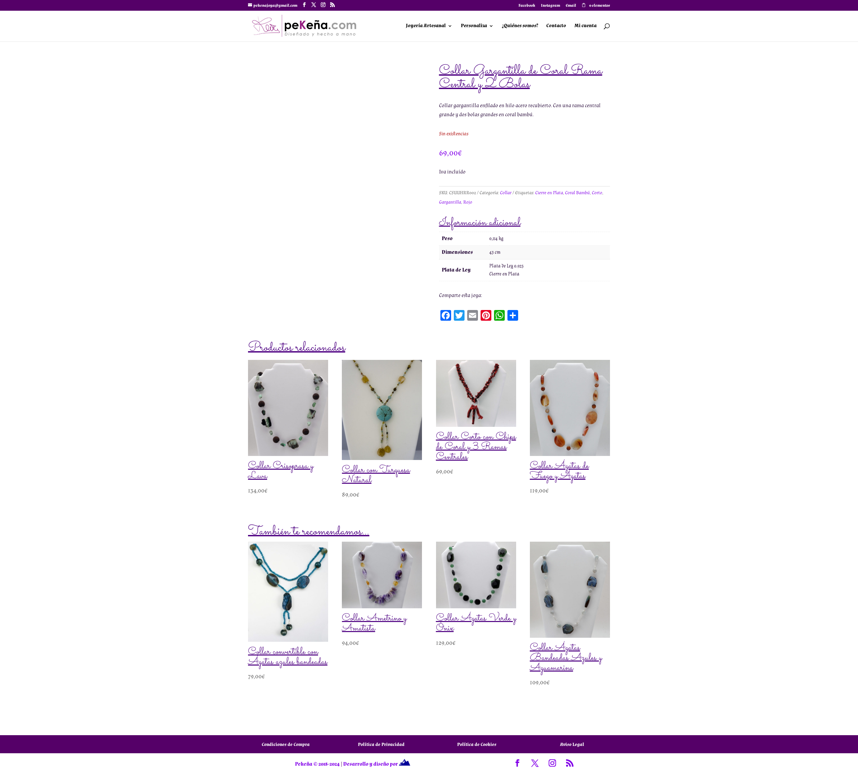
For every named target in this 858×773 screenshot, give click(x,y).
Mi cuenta (585, 26)
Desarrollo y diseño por (371, 764)
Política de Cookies (476, 745)
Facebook (526, 6)
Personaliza (474, 26)
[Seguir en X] (535, 763)
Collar (505, 193)
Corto (597, 193)
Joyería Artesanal (426, 26)
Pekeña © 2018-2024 (317, 764)
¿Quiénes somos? (520, 26)
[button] (408, 76)
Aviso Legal (572, 745)
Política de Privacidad (381, 745)
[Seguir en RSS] (569, 763)
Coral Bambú (577, 193)
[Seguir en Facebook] (517, 763)
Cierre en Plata (549, 193)
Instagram (550, 6)
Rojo (467, 202)
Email (571, 6)
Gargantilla (450, 202)
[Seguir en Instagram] (552, 763)
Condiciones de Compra (286, 745)
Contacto (556, 26)
